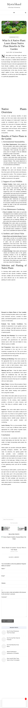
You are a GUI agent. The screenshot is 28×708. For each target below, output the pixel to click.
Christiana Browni (18, 52)
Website (3, 583)
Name (3, 568)
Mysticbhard (14, 4)
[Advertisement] (14, 93)
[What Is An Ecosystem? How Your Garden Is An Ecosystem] (4, 528)
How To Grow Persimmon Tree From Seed (13, 632)
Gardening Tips (14, 37)
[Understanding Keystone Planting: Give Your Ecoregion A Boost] (23, 528)
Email (3, 575)
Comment (4, 597)
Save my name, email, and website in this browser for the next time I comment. (13, 593)
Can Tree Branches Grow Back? (13, 645)
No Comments (14, 523)
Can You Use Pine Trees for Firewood (13, 638)
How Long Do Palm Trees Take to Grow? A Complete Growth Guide (13, 659)
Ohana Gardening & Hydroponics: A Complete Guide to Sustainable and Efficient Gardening (13, 652)
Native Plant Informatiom (8, 519)
